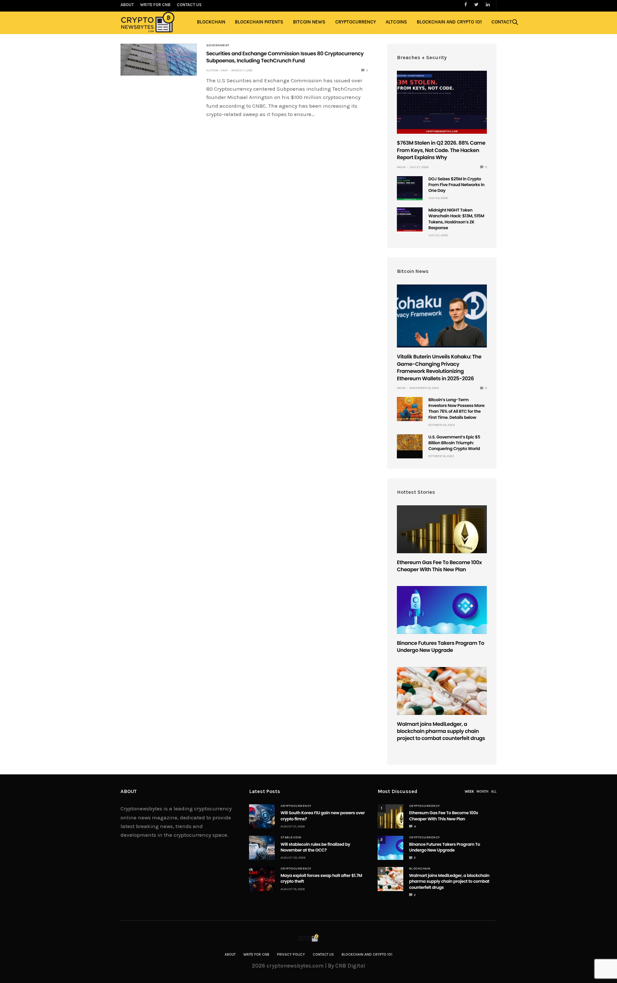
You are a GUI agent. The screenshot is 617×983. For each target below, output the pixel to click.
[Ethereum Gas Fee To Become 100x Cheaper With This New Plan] (442, 529)
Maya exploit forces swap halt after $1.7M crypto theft (321, 878)
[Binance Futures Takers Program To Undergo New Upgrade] (442, 610)
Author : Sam (217, 70)
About (230, 954)
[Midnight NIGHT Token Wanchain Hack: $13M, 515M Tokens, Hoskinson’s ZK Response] (410, 219)
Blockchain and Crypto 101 (449, 22)
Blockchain (211, 22)
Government (217, 45)
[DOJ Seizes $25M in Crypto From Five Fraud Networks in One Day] (410, 188)
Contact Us (323, 954)
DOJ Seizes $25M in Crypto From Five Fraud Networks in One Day (456, 185)
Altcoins (396, 22)
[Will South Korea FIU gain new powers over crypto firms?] (262, 816)
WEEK (469, 791)
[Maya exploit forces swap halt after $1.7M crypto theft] (262, 879)
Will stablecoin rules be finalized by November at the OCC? (315, 847)
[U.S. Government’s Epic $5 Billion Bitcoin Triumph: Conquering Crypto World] (410, 442)
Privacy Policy (291, 954)
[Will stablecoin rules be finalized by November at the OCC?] (262, 848)
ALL (493, 791)
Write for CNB (256, 954)
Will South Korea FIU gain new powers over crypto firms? (323, 816)
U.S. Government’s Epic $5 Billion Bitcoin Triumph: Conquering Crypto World (454, 443)
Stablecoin (291, 837)
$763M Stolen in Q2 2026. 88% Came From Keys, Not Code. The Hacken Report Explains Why (441, 150)
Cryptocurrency (355, 22)
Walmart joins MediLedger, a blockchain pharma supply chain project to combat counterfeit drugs (441, 731)
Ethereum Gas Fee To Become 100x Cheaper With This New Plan (439, 566)
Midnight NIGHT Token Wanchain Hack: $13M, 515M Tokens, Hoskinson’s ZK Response (456, 219)
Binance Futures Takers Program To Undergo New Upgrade (440, 646)
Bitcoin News (309, 22)
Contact (501, 22)
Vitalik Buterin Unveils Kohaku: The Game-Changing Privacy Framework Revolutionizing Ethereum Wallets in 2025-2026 (439, 367)
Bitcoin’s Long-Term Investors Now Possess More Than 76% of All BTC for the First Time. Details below (456, 408)
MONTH (482, 791)
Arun (401, 167)
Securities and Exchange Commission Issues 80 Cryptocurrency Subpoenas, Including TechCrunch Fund (285, 57)
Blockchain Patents (259, 22)
